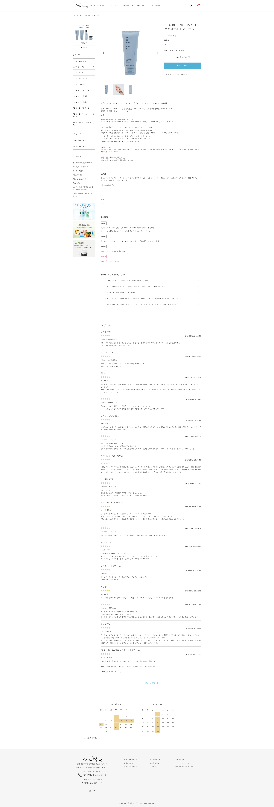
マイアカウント (155, 760)
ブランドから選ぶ (79, 140)
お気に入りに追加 (181, 57)
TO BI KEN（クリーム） (82, 108)
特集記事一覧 (77, 175)
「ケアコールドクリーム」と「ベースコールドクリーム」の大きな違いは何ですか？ (134, 286)
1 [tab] (81, 47)
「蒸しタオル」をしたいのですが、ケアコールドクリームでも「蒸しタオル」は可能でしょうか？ (139, 304)
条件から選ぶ (127, 5)
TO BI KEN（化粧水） (81, 102)
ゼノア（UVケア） (79, 72)
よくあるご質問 (78, 171)
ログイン (153, 766)
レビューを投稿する (151, 683)
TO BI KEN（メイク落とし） (89, 15)
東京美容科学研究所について (82, 163)
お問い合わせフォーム (92, 783)
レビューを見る (155, 5)
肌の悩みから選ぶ (79, 146)
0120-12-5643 (94, 775)
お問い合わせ (180, 760)
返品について (128, 763)
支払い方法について (79, 179)
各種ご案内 (140, 5)
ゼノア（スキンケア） (80, 61)
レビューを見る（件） (174, 50)
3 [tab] (86, 47)
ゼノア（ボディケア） (81, 78)
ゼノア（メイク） (79, 67)
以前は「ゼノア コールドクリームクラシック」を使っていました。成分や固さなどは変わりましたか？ (141, 298)
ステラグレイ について (80, 167)
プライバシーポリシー (183, 763)
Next (157, 53)
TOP (74, 15)
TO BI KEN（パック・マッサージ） (83, 115)
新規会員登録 (154, 763)
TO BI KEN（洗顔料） (81, 96)
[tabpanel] (84, 34)
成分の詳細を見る (108, 185)
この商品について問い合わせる (175, 74)
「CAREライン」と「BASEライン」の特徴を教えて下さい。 (126, 280)
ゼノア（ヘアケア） (80, 84)
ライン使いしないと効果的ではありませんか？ (120, 292)
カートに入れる (183, 65)
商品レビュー (77, 183)
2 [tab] (84, 47)
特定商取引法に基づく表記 (185, 766)
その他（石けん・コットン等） (82, 123)
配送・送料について (131, 760)
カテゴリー (112, 5)
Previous (103, 53)
